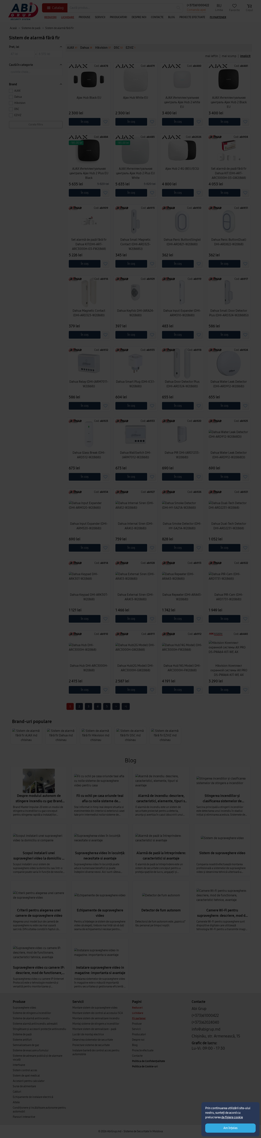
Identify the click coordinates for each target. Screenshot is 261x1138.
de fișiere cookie (232, 1117)
